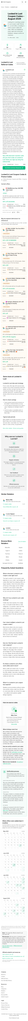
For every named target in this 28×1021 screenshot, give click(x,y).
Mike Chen (5, 810)
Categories (3, 988)
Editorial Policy (4, 978)
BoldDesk (20, 563)
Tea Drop (7, 553)
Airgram (20, 547)
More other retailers (7, 428)
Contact (3, 976)
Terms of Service (5, 1005)
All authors (20, 762)
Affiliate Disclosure (5, 1007)
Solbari (20, 550)
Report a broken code (7, 958)
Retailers (7, 7)
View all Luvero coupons (9, 535)
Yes (14, 212)
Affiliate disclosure (17, 945)
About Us (3, 974)
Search (3, 992)
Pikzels (20, 557)
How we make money (7, 945)
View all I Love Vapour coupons (10, 521)
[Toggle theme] (22, 2)
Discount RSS (4, 994)
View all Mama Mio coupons (9, 506)
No (18, 212)
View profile (14, 724)
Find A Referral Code (14, 1018)
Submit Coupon (4, 996)
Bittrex (7, 557)
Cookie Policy (4, 1009)
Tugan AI (7, 550)
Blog (2, 986)
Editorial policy (7, 763)
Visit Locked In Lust (6, 954)
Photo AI (21, 553)
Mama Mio (7, 547)
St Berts (7, 560)
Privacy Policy (4, 1003)
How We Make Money (6, 980)
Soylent (20, 560)
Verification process (20, 57)
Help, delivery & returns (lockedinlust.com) (12, 956)
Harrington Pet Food (7, 563)
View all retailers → (22, 542)
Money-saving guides (18, 428)
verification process (17, 752)
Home (2, 7)
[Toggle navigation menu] (25, 2)
